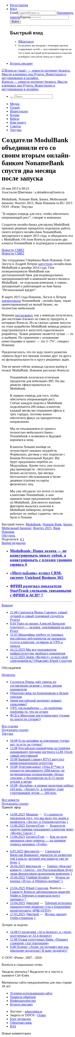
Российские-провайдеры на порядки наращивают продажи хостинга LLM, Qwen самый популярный (41, 751)
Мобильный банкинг (16, 528)
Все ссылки (10, 726)
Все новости (10, 800)
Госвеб (15, 107)
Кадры (14, 115)
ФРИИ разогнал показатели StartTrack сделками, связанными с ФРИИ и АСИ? (40, 590)
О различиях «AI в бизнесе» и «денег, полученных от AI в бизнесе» (41, 933)
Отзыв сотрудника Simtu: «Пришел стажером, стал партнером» (39, 941)
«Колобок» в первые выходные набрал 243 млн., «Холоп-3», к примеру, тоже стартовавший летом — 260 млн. (41, 789)
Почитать (8, 675)
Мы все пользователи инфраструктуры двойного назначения (37, 651)
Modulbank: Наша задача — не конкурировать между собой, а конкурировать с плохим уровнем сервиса (41, 558)
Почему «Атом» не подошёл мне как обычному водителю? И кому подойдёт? (39, 948)
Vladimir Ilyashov (38, 877)
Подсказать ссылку (15, 730)
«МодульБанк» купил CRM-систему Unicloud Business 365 (36, 575)
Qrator (41, 1015)
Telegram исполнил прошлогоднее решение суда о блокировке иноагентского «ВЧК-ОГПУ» (41, 906)
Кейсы (14, 118)
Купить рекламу (21, 63)
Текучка (15, 130)
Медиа (14, 104)
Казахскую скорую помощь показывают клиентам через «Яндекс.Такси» (41, 829)
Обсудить (8, 535)
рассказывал (23, 315)
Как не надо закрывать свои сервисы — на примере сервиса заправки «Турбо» (38, 840)
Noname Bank (52, 524)
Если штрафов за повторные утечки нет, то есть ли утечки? (39, 742)
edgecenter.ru (33, 1011)
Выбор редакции (14, 543)
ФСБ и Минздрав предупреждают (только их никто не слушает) (40, 717)
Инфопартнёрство (23, 1000)
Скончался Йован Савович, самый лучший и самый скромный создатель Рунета (38, 616)
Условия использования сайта (31, 993)
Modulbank (33, 524)
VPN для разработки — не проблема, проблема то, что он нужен (36, 709)
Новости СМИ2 (13, 250)
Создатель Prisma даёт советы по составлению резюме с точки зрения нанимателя (36, 685)
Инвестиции (19, 111)
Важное (7, 605)
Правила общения (23, 997)
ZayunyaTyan (35, 825)
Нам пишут (18, 122)
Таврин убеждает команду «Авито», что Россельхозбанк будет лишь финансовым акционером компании (41, 869)
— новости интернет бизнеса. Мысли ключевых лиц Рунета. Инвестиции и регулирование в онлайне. (35, 85)
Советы (15, 126)
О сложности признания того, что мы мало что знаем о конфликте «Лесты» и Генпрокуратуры (39, 818)
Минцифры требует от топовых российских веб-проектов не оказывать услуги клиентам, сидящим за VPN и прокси (38, 640)
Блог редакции (20, 1019)
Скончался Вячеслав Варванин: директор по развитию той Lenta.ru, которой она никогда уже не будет (41, 856)
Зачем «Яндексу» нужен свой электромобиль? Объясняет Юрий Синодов (41, 658)
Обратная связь (21, 1022)
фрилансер (31, 851)
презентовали (11, 300)
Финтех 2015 (42, 528)
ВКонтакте (26, 41)
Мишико (32, 814)
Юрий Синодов (37, 888)
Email (14, 12)
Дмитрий (32, 903)
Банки (67, 524)
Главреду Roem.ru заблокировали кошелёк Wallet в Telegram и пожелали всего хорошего (40, 895)
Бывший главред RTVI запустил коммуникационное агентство (37, 761)
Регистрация (19, 5)
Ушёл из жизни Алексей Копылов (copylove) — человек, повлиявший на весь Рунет (40, 627)
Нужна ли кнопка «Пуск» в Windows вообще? (40, 879)
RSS (13, 1026)
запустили (45, 264)
